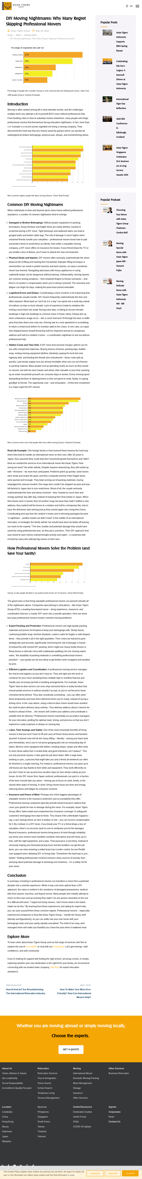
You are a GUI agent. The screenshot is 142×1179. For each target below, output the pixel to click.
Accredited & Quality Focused (16, 1088)
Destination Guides (82, 1112)
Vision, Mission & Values (14, 1073)
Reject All (113, 1173)
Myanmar (42, 1107)
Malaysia (6, 1141)
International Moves (82, 1073)
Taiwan (41, 1126)
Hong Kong (7, 1121)
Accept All (130, 1173)
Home (10, 35)
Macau (5, 1126)
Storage (77, 1088)
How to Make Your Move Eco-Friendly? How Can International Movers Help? (74, 993)
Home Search (44, 1083)
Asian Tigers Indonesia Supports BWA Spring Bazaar (122, 41)
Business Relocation (119, 1073)
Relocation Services (47, 1073)
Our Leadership (9, 1078)
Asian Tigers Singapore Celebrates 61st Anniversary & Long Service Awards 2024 (122, 161)
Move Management (82, 1083)
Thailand (42, 1131)
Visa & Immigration (47, 1078)
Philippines (43, 1112)
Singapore (43, 1117)
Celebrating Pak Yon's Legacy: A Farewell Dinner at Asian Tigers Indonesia (122, 75)
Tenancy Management (48, 1098)
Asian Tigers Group (20, 31)
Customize (95, 1173)
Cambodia (7, 1112)
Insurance (78, 1093)
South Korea (44, 1121)
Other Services (80, 1098)
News (18, 35)
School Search (45, 1088)
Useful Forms (79, 1117)
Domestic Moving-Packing (86, 1078)
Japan (5, 1136)
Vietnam (42, 1136)
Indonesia (7, 1131)
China (5, 1117)
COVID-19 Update (82, 1126)
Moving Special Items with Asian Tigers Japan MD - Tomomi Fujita (122, 256)
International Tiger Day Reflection (122, 103)
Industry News (30, 35)
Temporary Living (46, 1093)
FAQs (76, 1121)
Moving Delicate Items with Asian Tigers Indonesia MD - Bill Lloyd (122, 294)
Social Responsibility (12, 1083)
